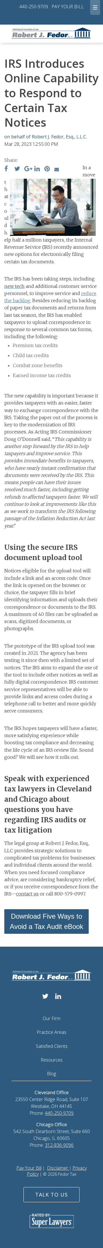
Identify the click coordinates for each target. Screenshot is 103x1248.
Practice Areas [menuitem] (51, 1032)
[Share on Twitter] (17, 169)
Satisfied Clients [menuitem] (52, 1046)
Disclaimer (58, 1168)
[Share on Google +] (28, 169)
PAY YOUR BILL (68, 6)
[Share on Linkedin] (37, 169)
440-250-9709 (33, 6)
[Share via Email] (56, 169)
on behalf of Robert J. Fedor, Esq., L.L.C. (45, 137)
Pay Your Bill (28, 1168)
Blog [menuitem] (51, 1073)
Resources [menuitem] (52, 1060)
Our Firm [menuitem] (51, 1018)
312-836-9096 (59, 1145)
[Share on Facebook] (6, 169)
